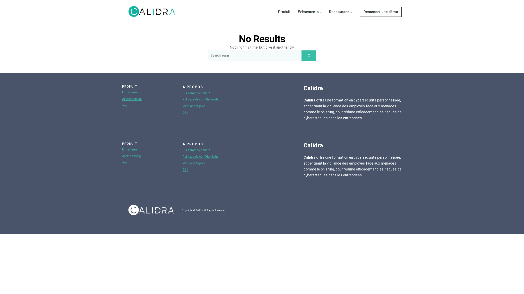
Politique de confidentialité (201, 99)
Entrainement (131, 92)
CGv (185, 112)
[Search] (309, 55)
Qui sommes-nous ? (196, 93)
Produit (284, 12)
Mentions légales (194, 106)
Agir (124, 105)
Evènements (308, 12)
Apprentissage (132, 99)
